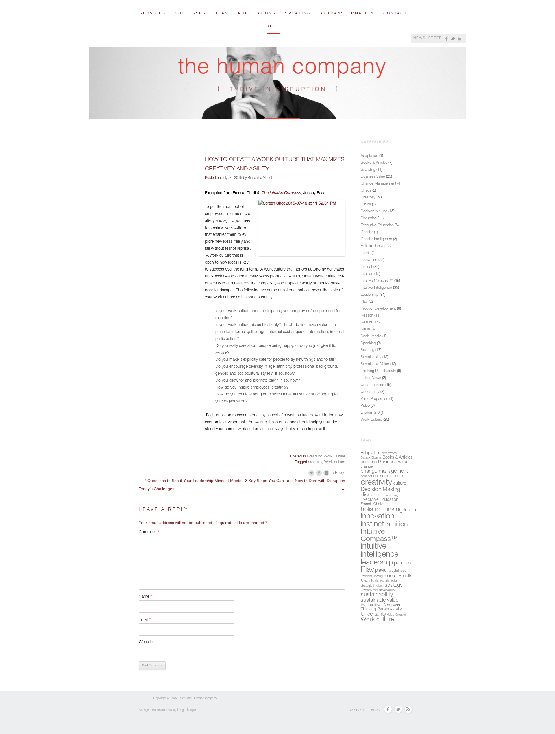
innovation (377, 517)
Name (145, 596)
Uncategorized (372, 385)
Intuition (367, 274)
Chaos (366, 191)
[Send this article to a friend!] (326, 473)
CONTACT (357, 710)
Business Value (373, 177)
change (367, 467)
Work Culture (334, 457)
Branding (368, 170)
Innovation (369, 260)
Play (364, 302)
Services (153, 13)
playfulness (397, 571)
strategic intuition (372, 586)
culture (399, 484)
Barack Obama (371, 457)
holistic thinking (382, 510)
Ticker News (371, 378)
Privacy (171, 710)
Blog (273, 26)
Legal (182, 710)
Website (146, 642)
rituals (374, 581)
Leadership (369, 295)
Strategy (367, 350)
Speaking (298, 13)
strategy (393, 585)
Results (367, 323)
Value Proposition (374, 399)
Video (365, 406)
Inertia (366, 253)
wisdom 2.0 (370, 413)
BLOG (375, 710)
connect (366, 476)
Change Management (378, 184)
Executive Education (377, 225)
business (369, 462)
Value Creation (397, 615)
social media (388, 580)
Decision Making (374, 212)
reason (390, 576)
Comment (149, 531)
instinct (372, 525)
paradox (403, 563)
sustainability (377, 595)
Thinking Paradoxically (378, 371)
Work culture (334, 462)
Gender (367, 232)
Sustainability (371, 357)
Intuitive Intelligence (376, 288)
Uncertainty (370, 392)
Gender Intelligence (376, 239)
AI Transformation (347, 13)
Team (222, 13)
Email (145, 619)
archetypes (389, 453)
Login (192, 710)
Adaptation (369, 156)
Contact (395, 13)
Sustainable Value (375, 364)
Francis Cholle (372, 504)
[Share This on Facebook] (319, 473)
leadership (377, 562)
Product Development (378, 309)
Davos (366, 205)
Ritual (365, 330)
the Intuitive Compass (380, 606)
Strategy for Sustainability (378, 590)
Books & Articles (374, 163)
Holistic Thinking (373, 246)
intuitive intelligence (379, 551)
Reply (339, 473)
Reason (367, 316)
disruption (372, 495)
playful (381, 571)
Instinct (366, 267)
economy (392, 495)
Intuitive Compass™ (377, 281)
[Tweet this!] (311, 473)
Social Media (371, 337)
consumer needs (388, 476)
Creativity (314, 457)
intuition (396, 524)
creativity (315, 462)
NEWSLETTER (427, 38)
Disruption (369, 218)
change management (384, 471)
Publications (257, 13)
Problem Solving (372, 576)
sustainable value (379, 600)
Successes (190, 13)
